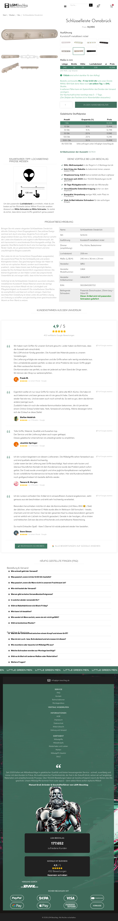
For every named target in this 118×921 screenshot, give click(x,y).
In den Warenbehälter (95, 105)
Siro (18, 15)
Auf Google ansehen (105, 345)
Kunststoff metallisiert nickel (74, 36)
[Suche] (91, 5)
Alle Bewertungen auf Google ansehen (77, 546)
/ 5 (57, 868)
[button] (65, 6)
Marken (12, 15)
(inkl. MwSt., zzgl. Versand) (68, 71)
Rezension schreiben (32, 546)
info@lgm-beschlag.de (104, 143)
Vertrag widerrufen (58, 707)
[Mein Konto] (98, 6)
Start (5, 15)
